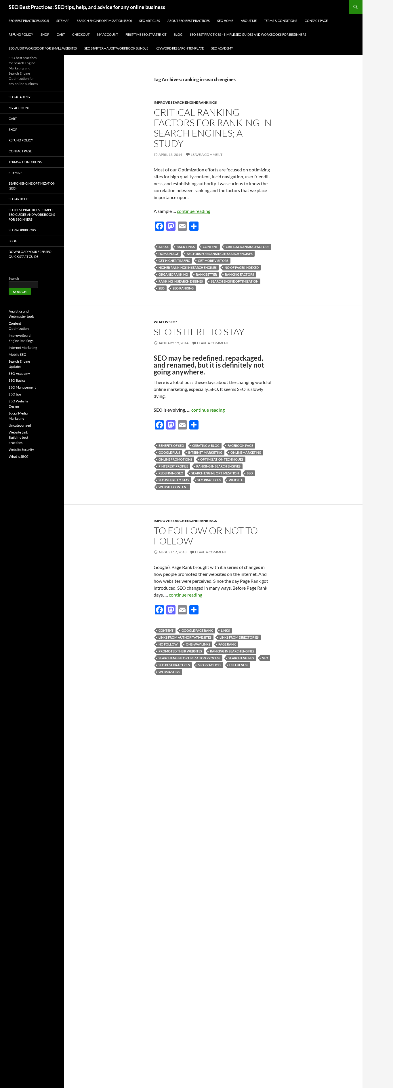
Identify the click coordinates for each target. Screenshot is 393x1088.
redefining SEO (171, 473)
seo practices (209, 480)
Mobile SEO (17, 354)
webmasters (169, 672)
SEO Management (22, 387)
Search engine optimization (234, 281)
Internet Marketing (23, 347)
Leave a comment (206, 154)
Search (14, 278)
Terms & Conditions (280, 20)
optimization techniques (221, 459)
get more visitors (213, 260)
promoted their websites (180, 651)
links (225, 630)
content (210, 247)
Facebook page (240, 445)
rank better (206, 274)
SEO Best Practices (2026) (29, 20)
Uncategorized (20, 425)
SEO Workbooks (22, 230)
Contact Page (316, 20)
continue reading (193, 211)
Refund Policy (21, 34)
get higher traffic (174, 260)
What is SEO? (165, 322)
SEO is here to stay (199, 332)
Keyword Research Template (180, 48)
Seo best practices (174, 665)
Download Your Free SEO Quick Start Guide (30, 254)
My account (107, 34)
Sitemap (62, 20)
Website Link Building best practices (18, 437)
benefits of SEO (171, 445)
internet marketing (205, 452)
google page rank (197, 630)
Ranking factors (239, 274)
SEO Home (225, 20)
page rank (227, 644)
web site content (173, 487)
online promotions (175, 459)
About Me (249, 20)
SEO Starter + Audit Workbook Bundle (116, 48)
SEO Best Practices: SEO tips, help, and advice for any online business (87, 7)
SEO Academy (222, 48)
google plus (169, 452)
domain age (169, 254)
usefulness (238, 665)
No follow (168, 644)
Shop (45, 34)
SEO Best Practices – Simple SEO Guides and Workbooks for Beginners (248, 34)
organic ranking (173, 274)
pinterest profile (173, 466)
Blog (178, 34)
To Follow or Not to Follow (206, 536)
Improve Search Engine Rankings (185, 102)
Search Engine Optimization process (189, 658)
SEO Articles (149, 20)
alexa (164, 247)
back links (186, 247)
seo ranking (183, 288)
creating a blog (206, 445)
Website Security (21, 449)
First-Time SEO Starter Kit (145, 34)
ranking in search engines (181, 281)
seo (162, 288)
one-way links (198, 644)
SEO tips (15, 394)
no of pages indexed (242, 267)
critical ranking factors (247, 247)
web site (236, 480)
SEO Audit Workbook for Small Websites (43, 48)
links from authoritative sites (185, 637)
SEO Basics (17, 380)
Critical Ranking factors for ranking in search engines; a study (213, 127)
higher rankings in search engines (188, 267)
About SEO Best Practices (188, 20)
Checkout (80, 34)
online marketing (245, 452)
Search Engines (241, 658)
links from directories (239, 637)
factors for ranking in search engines (220, 254)
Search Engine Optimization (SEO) (104, 20)
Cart (61, 34)
